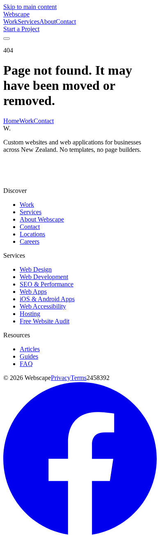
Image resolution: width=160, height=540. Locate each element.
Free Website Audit (44, 321)
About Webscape (42, 219)
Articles (30, 349)
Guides (29, 356)
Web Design (36, 269)
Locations (32, 234)
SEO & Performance (46, 284)
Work (10, 21)
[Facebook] (80, 532)
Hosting (30, 313)
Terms (79, 377)
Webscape (16, 14)
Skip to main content (30, 6)
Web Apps (33, 291)
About (47, 21)
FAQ (26, 363)
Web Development (44, 276)
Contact (66, 21)
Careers (29, 241)
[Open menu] (6, 38)
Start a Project (21, 28)
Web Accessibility (43, 306)
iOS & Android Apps (47, 298)
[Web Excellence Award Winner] (28, 176)
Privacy (61, 377)
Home (11, 120)
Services (28, 21)
